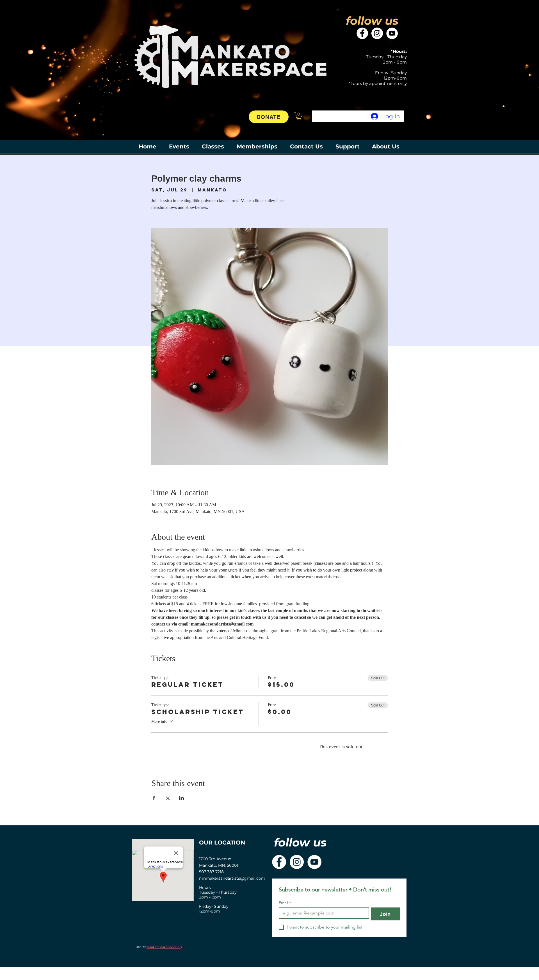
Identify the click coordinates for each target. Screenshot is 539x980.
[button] (298, 116)
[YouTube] (392, 33)
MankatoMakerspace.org (164, 947)
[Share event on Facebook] (154, 798)
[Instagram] (377, 33)
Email (285, 902)
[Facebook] (362, 33)
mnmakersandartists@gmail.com (232, 878)
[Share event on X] (167, 798)
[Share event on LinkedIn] (181, 798)
